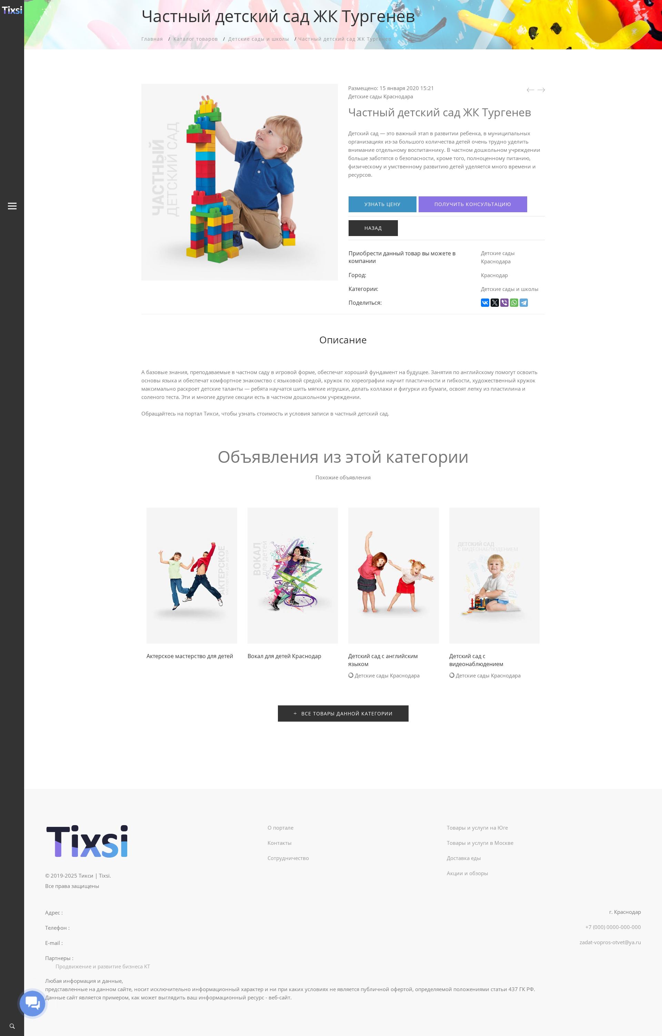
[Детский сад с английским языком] (541, 90)
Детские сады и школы (510, 288)
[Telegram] (524, 303)
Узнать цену (382, 204)
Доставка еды (464, 857)
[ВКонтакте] (485, 303)
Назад (373, 228)
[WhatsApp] (514, 303)
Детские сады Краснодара (380, 96)
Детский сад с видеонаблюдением (476, 659)
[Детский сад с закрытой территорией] (530, 90)
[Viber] (504, 303)
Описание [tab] (343, 339)
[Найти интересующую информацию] (12, 1026)
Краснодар (494, 275)
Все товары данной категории (346, 713)
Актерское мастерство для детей (190, 656)
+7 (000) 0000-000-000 (613, 926)
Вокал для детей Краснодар (284, 656)
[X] (495, 303)
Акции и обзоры (467, 873)
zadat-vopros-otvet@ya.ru (610, 942)
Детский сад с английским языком (383, 659)
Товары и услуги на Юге (477, 827)
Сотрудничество (288, 857)
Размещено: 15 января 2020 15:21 (391, 88)
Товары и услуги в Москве (480, 842)
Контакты (280, 842)
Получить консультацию (472, 204)
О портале (280, 827)
